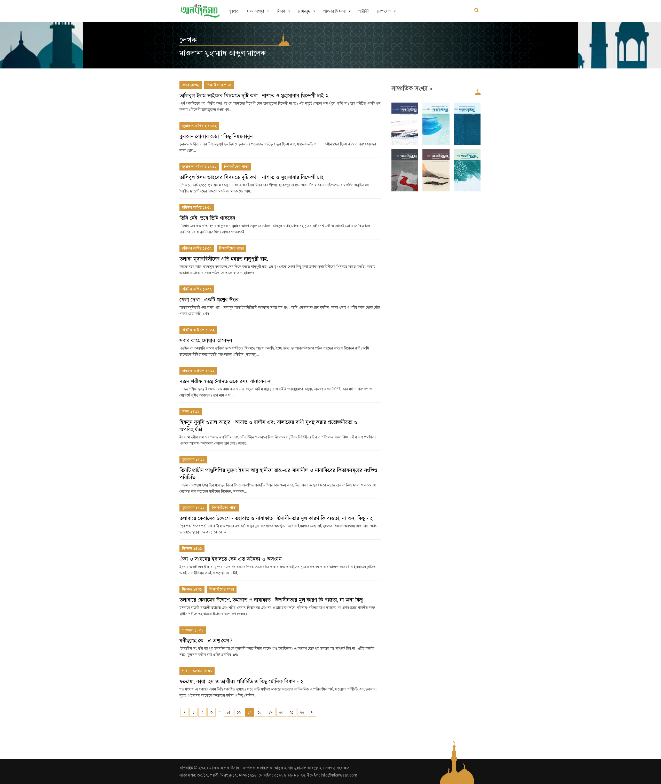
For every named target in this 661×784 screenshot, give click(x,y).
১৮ (260, 712)
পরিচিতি (363, 11)
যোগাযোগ (384, 11)
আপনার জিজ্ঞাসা (334, 11)
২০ (281, 712)
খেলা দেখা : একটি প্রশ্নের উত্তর (209, 300)
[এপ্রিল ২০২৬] (435, 190)
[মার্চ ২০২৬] (467, 190)
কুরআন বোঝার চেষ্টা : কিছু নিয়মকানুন (216, 136)
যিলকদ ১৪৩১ (192, 548)
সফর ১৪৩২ (190, 411)
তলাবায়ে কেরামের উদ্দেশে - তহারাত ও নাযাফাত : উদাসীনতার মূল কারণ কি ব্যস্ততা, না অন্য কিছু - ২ (276, 518)
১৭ (249, 712)
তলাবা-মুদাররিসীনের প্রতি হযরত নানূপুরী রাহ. (223, 259)
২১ (292, 712)
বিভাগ (281, 11)
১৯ (271, 712)
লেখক (188, 40)
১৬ (239, 712)
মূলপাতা (234, 11)
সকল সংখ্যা (255, 11)
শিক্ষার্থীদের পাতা (219, 85)
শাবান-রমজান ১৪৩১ (197, 671)
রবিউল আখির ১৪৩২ (197, 207)
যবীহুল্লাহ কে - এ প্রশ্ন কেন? (205, 641)
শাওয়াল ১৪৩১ (192, 630)
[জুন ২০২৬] (467, 144)
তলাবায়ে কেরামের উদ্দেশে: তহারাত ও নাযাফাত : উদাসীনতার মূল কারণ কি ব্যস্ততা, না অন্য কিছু (271, 600)
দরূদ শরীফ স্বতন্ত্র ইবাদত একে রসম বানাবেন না (225, 381)
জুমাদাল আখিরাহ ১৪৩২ (199, 125)
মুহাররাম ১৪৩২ (193, 459)
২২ (302, 712)
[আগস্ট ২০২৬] (404, 144)
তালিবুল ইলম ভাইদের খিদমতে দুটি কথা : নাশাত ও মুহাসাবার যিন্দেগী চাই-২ (254, 95)
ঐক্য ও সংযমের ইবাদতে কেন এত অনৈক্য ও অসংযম (230, 559)
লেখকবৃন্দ (304, 11)
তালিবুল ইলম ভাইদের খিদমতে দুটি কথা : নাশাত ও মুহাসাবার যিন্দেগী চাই (251, 177)
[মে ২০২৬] (404, 190)
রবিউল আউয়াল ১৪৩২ (198, 330)
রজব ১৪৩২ (190, 85)
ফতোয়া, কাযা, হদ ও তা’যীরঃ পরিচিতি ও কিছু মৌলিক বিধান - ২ (241, 681)
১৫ (228, 712)
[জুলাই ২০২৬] (435, 144)
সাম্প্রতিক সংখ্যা (411, 88)
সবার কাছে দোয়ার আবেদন (205, 340)
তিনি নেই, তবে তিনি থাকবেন (207, 218)
